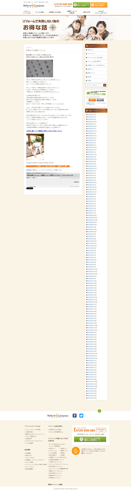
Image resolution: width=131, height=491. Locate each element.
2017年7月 (91, 252)
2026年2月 (91, 124)
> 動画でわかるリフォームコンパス (34, 434)
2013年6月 (91, 367)
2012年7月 (91, 393)
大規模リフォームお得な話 (72, 12)
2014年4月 (91, 344)
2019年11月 (91, 189)
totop (99, 411)
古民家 (89, 80)
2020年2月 (91, 182)
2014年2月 (91, 349)
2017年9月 (91, 248)
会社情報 (27, 449)
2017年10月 (91, 245)
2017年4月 (91, 259)
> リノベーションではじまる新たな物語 (36, 464)
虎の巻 (89, 76)
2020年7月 (91, 170)
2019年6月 (91, 201)
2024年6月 (91, 142)
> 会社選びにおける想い (55, 429)
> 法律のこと (63, 448)
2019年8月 (91, 196)
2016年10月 (91, 274)
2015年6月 (91, 311)
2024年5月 (91, 145)
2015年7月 (91, 309)
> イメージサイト (29, 466)
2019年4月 (91, 206)
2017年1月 (91, 267)
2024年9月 (91, 140)
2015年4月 (91, 316)
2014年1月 (91, 351)
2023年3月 (91, 152)
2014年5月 (91, 342)
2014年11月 (91, 327)
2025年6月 (91, 133)
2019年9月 (91, 194)
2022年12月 (91, 154)
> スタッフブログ (29, 457)
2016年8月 (91, 278)
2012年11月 (91, 384)
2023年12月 (91, 147)
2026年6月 (91, 114)
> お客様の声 (28, 438)
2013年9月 (91, 360)
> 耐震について (64, 450)
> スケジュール (52, 450)
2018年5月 (91, 231)
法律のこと (90, 69)
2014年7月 (91, 337)
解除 (34, 177)
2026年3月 (91, 121)
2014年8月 (91, 334)
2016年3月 (91, 290)
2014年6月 (91, 339)
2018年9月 (91, 222)
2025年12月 (91, 126)
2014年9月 (91, 332)
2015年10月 (91, 302)
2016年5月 (91, 285)
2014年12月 (91, 325)
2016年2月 (91, 292)
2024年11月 (91, 138)
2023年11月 (91, 149)
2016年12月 (91, 269)
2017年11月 (91, 243)
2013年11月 (91, 356)
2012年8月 (91, 391)
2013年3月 (91, 374)
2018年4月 (91, 234)
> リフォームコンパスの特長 (33, 429)
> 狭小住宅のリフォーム (55, 466)
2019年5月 (91, 203)
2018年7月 (91, 227)
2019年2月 (91, 210)
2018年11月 (91, 217)
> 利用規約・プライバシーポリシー (34, 460)
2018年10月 (91, 220)
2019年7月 (91, 199)
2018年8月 (91, 224)
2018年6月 (91, 229)
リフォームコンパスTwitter (81, 416)
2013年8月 (91, 363)
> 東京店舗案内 (29, 469)
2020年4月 (91, 177)
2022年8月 (91, 159)
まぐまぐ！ (77, 186)
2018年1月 (91, 238)
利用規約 (28, 170)
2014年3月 (91, 346)
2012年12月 (91, 381)
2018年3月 (91, 236)
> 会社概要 (28, 453)
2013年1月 (91, 379)
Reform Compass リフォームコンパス (34, 6)
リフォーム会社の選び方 (94, 61)
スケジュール (91, 53)
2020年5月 (91, 175)
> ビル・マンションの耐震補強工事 (58, 468)
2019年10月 (91, 192)
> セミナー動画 (29, 462)
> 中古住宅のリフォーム (55, 473)
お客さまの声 (86, 12)
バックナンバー (32, 186)
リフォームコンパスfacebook (75, 416)
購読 (29, 177)
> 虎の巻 (62, 453)
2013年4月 (91, 372)
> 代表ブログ (28, 455)
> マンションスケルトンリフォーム (58, 464)
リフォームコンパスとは (26, 12)
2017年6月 (91, 255)
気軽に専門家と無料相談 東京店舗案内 (98, 5)
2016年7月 (91, 281)
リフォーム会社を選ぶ (55, 426)
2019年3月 (91, 208)
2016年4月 (91, 288)
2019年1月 (91, 213)
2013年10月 (91, 358)
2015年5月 (91, 313)
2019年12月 (91, 187)
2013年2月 (91, 377)
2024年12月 (91, 135)
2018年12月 (91, 215)
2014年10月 (91, 330)
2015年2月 (91, 320)
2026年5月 (91, 117)
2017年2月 (91, 264)
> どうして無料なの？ (31, 436)
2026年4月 (91, 119)
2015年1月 (91, 323)
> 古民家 (62, 455)
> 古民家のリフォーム (54, 477)
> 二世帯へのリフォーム (55, 462)
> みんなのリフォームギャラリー (34, 441)
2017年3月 (91, 262)
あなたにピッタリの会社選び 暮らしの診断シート (81, 5)
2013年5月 (91, 370)
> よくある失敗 (52, 453)
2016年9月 (91, 276)
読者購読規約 (76, 181)
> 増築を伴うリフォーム (55, 475)
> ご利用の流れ (29, 432)
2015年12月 (91, 297)
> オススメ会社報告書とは (55, 432)
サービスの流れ (39, 12)
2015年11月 (91, 299)
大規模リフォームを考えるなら (96, 65)
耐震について (91, 73)
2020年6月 (91, 173)
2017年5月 (91, 257)
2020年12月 (91, 168)
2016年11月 (91, 271)
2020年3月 (91, 180)
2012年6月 (91, 395)
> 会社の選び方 (52, 455)
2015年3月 (91, 318)
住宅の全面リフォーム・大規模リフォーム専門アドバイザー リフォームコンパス (50, 175)
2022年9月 (91, 156)
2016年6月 (91, 283)
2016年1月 (91, 295)
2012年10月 (91, 386)
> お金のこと (51, 448)
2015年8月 (91, 306)
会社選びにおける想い (55, 12)
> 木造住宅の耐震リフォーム (56, 459)
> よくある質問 (29, 443)
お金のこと (90, 50)
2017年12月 (91, 241)
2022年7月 (91, 161)
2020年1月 (91, 185)
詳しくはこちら (88, 453)
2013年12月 (91, 353)
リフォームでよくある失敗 (94, 57)
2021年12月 (91, 166)
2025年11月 (91, 128)
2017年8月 (91, 250)
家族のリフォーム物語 (55, 484)
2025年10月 (91, 131)
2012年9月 (91, 388)
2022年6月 (91, 163)
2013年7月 (91, 365)
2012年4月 (91, 398)
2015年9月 (91, 304)
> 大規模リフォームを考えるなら (57, 457)
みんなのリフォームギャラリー (101, 12)
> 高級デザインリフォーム (55, 471)
